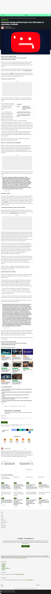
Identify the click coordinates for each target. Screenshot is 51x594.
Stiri (2, 498)
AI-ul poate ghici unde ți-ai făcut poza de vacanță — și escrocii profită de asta (16, 383)
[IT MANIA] (25, 15)
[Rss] (49, 585)
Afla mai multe (25, 546)
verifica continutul (14, 213)
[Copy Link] (32, 430)
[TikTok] (45, 585)
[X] (42, 585)
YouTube (11, 73)
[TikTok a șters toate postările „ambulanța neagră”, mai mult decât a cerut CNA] (19, 108)
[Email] (30, 430)
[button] (2, 15)
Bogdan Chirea (8, 26)
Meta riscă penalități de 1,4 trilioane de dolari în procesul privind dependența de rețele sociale (31, 502)
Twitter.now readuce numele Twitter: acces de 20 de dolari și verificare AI (43, 485)
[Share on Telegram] (25, 430)
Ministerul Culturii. (28, 70)
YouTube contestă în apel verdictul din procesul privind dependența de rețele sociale (24, 115)
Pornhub (6, 201)
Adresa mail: (3, 415)
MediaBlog (4, 563)
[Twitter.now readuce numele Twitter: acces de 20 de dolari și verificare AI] (44, 479)
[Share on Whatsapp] (20, 430)
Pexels (16, 557)
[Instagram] (31, 448)
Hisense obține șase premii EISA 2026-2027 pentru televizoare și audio (6, 383)
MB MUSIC (3, 565)
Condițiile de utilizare (15, 424)
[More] (32, 432)
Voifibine (3, 566)
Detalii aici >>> (30, 579)
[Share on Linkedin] (23, 430)
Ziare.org (3, 569)
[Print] (30, 432)
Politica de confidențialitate (5, 425)
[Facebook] (28, 448)
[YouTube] (43, 585)
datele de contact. (20, 574)
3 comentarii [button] (29, 469)
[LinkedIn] (32, 448)
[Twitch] (47, 585)
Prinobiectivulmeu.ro (6, 568)
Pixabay (22, 557)
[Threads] (48, 585)
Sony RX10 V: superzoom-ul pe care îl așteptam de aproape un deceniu (6, 370)
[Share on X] (18, 430)
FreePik (25, 557)
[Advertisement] (25, 7)
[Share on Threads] (27, 430)
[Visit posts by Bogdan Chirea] (2, 448)
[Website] (27, 448)
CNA (16, 281)
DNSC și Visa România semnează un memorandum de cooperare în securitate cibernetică (18, 502)
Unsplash (19, 557)
